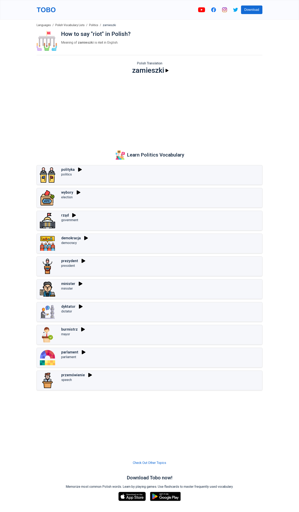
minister (68, 283)
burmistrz (69, 329)
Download (251, 9)
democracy (69, 243)
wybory (67, 192)
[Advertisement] (149, 109)
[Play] (167, 70)
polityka (68, 169)
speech (66, 380)
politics (66, 174)
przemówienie (73, 375)
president (68, 266)
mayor (65, 334)
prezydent (69, 261)
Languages (44, 25)
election (67, 197)
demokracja (71, 238)
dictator (66, 311)
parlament (69, 352)
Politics (93, 25)
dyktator (68, 306)
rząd (65, 215)
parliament (68, 357)
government (69, 220)
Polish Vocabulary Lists (70, 25)
